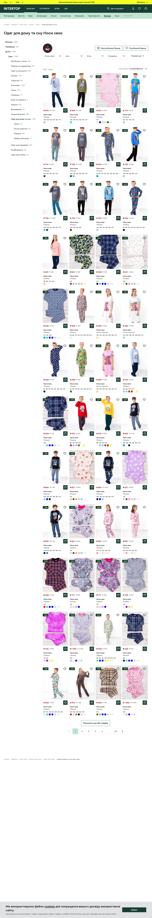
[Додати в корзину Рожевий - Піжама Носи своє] (118, 110)
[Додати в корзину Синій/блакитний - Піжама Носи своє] (118, 164)
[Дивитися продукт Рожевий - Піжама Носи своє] (108, 90)
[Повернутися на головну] (12, 8)
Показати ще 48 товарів (95, 723)
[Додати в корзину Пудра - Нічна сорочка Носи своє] (118, 380)
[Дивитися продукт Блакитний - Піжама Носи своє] (135, 90)
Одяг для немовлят (19, 145)
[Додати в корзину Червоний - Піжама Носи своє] (92, 433)
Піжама (17, 133)
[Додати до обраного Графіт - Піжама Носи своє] (64, 130)
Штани (14, 76)
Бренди (14, 24)
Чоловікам (10, 47)
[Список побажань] (139, 8)
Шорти (14, 105)
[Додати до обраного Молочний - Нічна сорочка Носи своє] (117, 292)
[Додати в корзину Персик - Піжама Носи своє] (65, 272)
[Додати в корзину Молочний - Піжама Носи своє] (145, 272)
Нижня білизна (18, 114)
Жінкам (8, 42)
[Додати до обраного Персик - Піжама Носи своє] (64, 238)
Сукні (13, 90)
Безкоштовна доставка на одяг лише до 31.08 (76, 2)
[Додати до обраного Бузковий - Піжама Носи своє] (144, 453)
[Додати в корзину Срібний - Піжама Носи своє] (92, 649)
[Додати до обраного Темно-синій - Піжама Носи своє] (144, 184)
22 (116, 731)
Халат (16, 124)
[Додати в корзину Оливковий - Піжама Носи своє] (92, 272)
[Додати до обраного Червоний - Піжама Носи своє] (91, 399)
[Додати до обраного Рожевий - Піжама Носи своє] (117, 76)
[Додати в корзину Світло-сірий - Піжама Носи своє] (92, 326)
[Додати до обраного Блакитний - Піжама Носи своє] (64, 76)
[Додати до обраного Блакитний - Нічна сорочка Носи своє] (144, 292)
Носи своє (23, 24)
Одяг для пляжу (18, 155)
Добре (134, 910)
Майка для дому (21, 138)
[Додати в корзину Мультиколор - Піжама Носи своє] (65, 433)
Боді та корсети (18, 100)
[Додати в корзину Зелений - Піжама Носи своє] (92, 380)
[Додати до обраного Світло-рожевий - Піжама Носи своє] (117, 507)
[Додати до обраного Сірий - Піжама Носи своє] (91, 507)
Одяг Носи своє (49, 759)
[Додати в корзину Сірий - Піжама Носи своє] (92, 541)
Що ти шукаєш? (117, 8)
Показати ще (136, 56)
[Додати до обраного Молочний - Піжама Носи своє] (144, 238)
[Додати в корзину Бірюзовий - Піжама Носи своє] (65, 218)
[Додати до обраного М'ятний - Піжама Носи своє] (117, 615)
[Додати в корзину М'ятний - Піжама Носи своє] (118, 649)
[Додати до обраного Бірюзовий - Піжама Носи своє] (64, 184)
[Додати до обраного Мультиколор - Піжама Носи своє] (64, 399)
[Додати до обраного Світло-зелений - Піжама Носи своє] (91, 76)
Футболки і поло (19, 61)
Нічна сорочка (21, 129)
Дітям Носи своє (35, 759)
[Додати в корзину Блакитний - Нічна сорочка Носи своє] (145, 326)
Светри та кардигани (21, 66)
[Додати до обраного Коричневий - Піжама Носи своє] (91, 668)
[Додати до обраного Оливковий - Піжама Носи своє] (91, 238)
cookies (49, 906)
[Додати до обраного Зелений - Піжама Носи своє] (91, 345)
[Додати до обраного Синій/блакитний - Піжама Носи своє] (117, 130)
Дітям (32, 24)
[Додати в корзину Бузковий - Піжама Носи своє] (145, 487)
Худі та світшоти (19, 71)
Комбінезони (17, 150)
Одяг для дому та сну (21, 119)
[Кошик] (145, 8)
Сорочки (15, 80)
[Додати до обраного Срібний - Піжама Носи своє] (91, 615)
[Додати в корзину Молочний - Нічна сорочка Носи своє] (118, 326)
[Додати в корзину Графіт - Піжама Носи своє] (65, 164)
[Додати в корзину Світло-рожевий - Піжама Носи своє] (118, 541)
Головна (6, 24)
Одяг (38, 24)
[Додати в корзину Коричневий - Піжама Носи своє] (92, 702)
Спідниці (15, 95)
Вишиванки (16, 109)
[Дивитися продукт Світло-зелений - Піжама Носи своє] (82, 90)
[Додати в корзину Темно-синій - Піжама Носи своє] (145, 218)
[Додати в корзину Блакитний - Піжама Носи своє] (65, 110)
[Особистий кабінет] (133, 8)
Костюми (15, 85)
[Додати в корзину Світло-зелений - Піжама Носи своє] (92, 110)
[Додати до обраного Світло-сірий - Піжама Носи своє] (91, 292)
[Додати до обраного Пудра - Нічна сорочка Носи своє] (117, 345)
